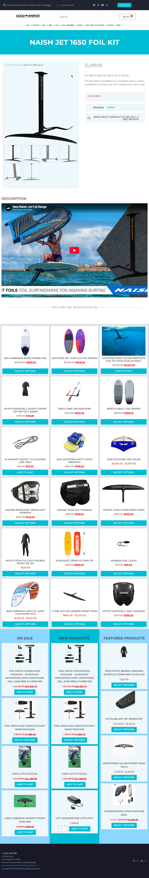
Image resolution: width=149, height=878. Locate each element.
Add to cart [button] (123, 371)
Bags (64, 25)
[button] (72, 76)
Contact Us (33, 865)
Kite (44, 25)
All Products (16, 65)
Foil (57, 25)
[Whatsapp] (107, 5)
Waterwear (70, 25)
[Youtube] (102, 5)
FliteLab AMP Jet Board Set (124, 719)
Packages (36, 25)
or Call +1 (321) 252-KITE (131, 118)
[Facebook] (94, 5)
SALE (27, 25)
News (118, 25)
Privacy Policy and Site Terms (14, 865)
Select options (25, 371)
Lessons (110, 25)
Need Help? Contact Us (110, 117)
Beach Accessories (97, 25)
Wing (50, 25)
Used (87, 25)
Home (7, 65)
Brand (80, 25)
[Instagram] (98, 5)
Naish (111, 107)
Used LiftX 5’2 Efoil (25, 773)
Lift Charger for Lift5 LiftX (74, 818)
